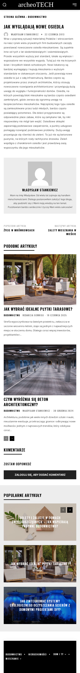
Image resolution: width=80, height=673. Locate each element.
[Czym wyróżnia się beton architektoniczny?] (40, 370)
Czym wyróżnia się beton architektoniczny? (26, 401)
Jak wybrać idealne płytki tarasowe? (38, 309)
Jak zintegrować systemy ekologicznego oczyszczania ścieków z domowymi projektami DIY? (40, 605)
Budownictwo (37, 17)
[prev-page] (6, 438)
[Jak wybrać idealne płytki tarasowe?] (40, 279)
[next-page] (12, 438)
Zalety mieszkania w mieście (62, 232)
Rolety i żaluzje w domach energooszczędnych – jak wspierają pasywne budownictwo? (40, 522)
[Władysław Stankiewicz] (7, 34)
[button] (4, 5)
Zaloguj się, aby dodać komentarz (40, 474)
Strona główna (14, 17)
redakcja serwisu (33, 315)
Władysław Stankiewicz (25, 34)
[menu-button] (74, 4)
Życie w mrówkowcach (19, 230)
